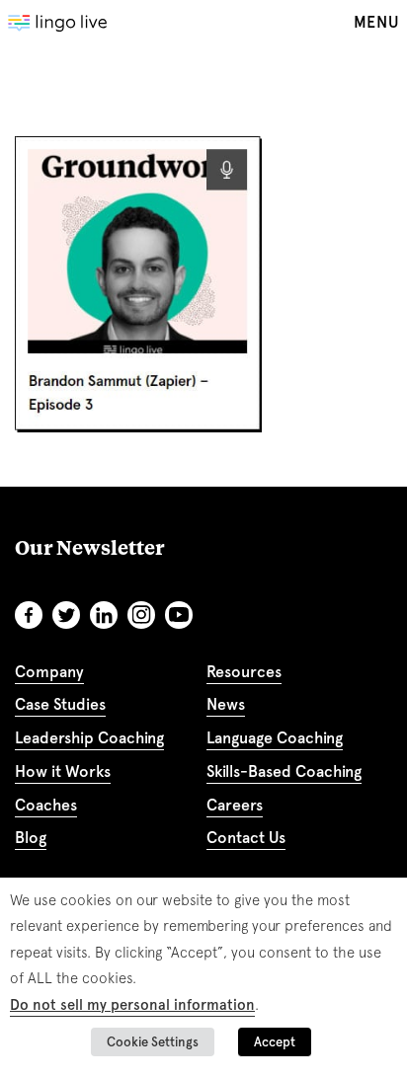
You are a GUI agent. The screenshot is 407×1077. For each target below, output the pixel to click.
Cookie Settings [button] (153, 1042)
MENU (376, 22)
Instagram (141, 615)
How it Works (63, 771)
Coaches (46, 805)
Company (49, 671)
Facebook (28, 615)
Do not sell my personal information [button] (132, 1005)
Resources (244, 671)
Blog (30, 837)
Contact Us (245, 837)
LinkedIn (104, 615)
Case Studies (60, 704)
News (225, 704)
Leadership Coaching (89, 738)
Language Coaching (274, 738)
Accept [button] (274, 1042)
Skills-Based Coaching (284, 771)
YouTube (179, 615)
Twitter (66, 615)
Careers (234, 805)
